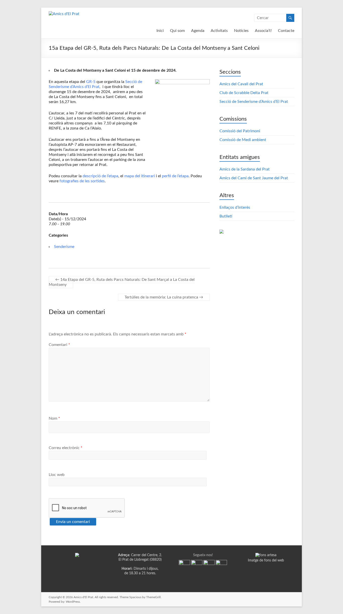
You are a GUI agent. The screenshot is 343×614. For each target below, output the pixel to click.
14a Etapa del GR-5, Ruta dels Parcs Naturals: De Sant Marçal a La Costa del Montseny (122, 282)
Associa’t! (263, 31)
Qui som (177, 31)
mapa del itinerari (139, 176)
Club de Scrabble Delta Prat (243, 93)
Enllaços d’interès (234, 207)
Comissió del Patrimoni (239, 131)
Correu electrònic (65, 448)
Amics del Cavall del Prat (241, 84)
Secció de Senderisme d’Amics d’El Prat (253, 102)
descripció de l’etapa (100, 176)
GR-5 (90, 82)
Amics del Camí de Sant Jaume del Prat (253, 178)
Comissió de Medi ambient (242, 140)
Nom (54, 418)
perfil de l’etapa (175, 176)
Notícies (241, 31)
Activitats (219, 31)
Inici (160, 31)
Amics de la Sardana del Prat (244, 169)
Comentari (59, 345)
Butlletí (225, 216)
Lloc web (57, 475)
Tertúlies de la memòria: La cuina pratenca (164, 297)
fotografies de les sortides (82, 181)
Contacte (286, 31)
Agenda (197, 31)
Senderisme (64, 247)
